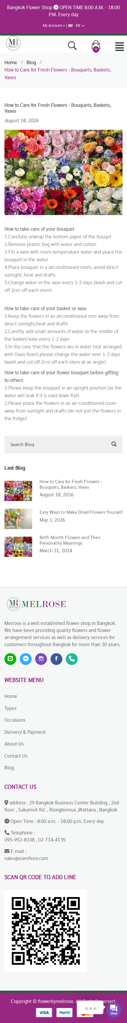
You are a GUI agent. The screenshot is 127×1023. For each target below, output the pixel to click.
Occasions (14, 720)
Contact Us (15, 755)
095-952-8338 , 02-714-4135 (35, 839)
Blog (31, 62)
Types (10, 708)
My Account (52, 26)
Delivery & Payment (25, 732)
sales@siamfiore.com (26, 858)
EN (78, 26)
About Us (14, 743)
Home (10, 62)
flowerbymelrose (55, 1001)
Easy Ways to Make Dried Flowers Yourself (81, 512)
